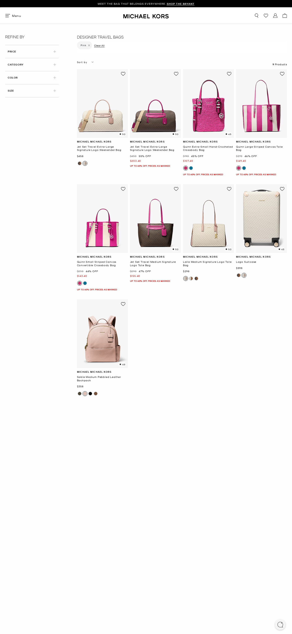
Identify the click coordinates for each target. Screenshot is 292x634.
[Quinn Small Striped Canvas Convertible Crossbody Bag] (102, 218)
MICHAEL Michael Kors (94, 141)
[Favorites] (266, 15)
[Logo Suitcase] (261, 218)
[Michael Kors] (146, 15)
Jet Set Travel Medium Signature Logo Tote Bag (153, 263)
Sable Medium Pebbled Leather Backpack (99, 378)
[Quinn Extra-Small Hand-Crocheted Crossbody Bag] (208, 103)
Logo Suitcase (246, 261)
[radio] (79, 163)
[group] (146, 4)
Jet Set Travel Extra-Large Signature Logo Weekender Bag (99, 148)
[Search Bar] (256, 15)
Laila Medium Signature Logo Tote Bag (207, 263)
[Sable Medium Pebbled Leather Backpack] (102, 333)
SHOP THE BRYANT (181, 4)
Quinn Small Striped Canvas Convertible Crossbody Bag (97, 263)
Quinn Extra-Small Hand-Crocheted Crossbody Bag (208, 148)
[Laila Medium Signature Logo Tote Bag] (208, 218)
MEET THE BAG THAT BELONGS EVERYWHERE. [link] (146, 4)
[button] (280, 625)
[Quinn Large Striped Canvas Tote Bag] (261, 103)
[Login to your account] (275, 15)
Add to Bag (102, 134)
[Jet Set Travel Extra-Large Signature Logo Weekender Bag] (102, 103)
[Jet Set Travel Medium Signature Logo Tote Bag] (155, 218)
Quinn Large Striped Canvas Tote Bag (259, 148)
